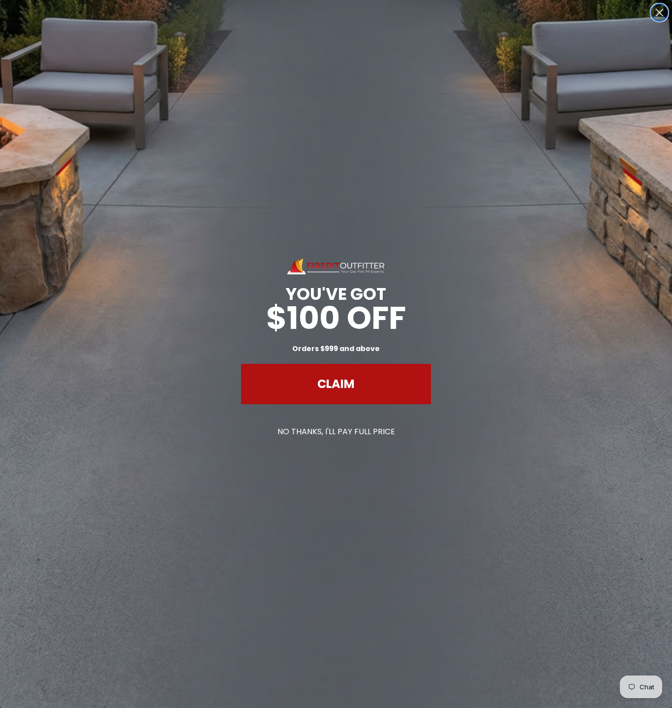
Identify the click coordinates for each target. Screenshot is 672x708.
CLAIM (336, 384)
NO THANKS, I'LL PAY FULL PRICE (336, 431)
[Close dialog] (659, 12)
